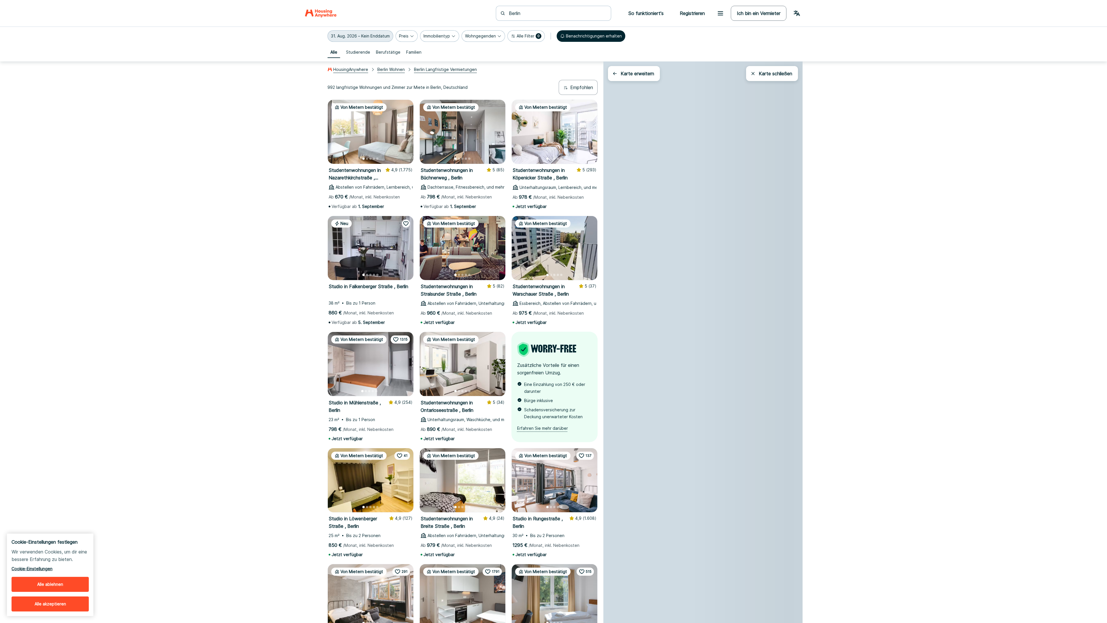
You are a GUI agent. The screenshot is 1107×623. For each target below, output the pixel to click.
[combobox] (557, 13)
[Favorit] (406, 223)
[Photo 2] (367, 158)
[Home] (320, 13)
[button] (360, 36)
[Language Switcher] (797, 13)
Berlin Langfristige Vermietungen (445, 69)
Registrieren (692, 13)
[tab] (333, 52)
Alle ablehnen (50, 584)
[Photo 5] (377, 158)
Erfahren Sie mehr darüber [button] (542, 428)
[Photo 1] (363, 158)
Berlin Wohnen (391, 69)
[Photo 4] (374, 158)
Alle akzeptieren (50, 603)
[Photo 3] (370, 158)
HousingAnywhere (350, 69)
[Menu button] (720, 13)
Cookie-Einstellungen (32, 568)
